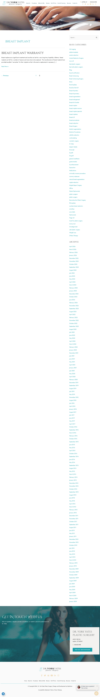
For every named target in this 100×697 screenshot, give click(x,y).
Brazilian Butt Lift (73, 88)
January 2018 (73, 409)
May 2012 (72, 501)
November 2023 (74, 306)
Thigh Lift (71, 218)
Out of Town (53, 3)
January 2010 (73, 566)
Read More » (5, 66)
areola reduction (73, 55)
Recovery (69, 3)
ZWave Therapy (73, 236)
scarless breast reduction (76, 206)
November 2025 (74, 261)
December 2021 (73, 353)
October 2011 (73, 522)
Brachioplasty (73, 85)
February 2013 (73, 477)
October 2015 (73, 439)
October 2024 (73, 297)
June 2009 (72, 587)
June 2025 (72, 276)
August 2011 (72, 527)
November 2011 (73, 519)
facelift (71, 153)
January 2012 (73, 513)
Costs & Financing (61, 3)
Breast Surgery (73, 126)
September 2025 (74, 267)
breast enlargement (74, 100)
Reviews (48, 3)
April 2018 (72, 406)
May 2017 (72, 421)
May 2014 (72, 462)
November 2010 (73, 542)
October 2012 (73, 489)
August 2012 (72, 495)
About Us (28, 3)
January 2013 (73, 480)
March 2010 (72, 560)
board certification (74, 73)
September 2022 (74, 326)
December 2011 (73, 516)
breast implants (73, 114)
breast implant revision (75, 108)
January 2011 (72, 536)
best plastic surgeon (74, 64)
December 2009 (73, 569)
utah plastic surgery (74, 230)
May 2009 (72, 590)
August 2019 (72, 388)
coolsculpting (73, 138)
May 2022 (72, 338)
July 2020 (72, 371)
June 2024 (72, 300)
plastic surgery (73, 197)
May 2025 (72, 279)
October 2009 (73, 575)
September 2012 (73, 492)
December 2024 (73, 294)
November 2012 (73, 486)
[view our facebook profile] (83, 4)
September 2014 (74, 456)
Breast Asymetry (73, 91)
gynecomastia (73, 162)
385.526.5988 (93, 2)
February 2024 (73, 303)
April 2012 (72, 504)
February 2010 (73, 563)
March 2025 (72, 285)
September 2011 (73, 525)
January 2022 (73, 350)
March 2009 (72, 595)
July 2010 (71, 548)
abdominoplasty (73, 52)
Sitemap (60, 690)
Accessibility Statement (44, 690)
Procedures (34, 3)
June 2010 (72, 551)
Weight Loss (72, 233)
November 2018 (73, 397)
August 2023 (72, 312)
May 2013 (72, 471)
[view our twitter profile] (85, 4)
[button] (82, 650)
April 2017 (72, 424)
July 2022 (72, 332)
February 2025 (73, 288)
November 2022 (74, 320)
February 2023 (73, 317)
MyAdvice (69, 686)
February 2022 (73, 347)
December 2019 (73, 383)
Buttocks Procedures (74, 132)
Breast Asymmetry (74, 94)
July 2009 (72, 584)
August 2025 (72, 270)
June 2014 (72, 459)
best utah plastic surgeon (76, 67)
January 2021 (73, 368)
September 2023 (74, 309)
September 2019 (73, 385)
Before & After (41, 3)
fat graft (71, 156)
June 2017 (72, 418)
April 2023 (72, 314)
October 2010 (73, 545)
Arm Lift (71, 61)
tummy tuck (72, 224)
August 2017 (72, 412)
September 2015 (73, 442)
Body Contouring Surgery (76, 79)
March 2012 (72, 507)
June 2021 (72, 359)
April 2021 (72, 365)
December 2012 (73, 483)
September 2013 (73, 465)
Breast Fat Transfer (74, 102)
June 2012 (72, 498)
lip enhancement (73, 165)
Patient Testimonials (74, 191)
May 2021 (72, 362)
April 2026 (72, 246)
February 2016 (73, 436)
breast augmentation (74, 97)
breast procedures (74, 120)
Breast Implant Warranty (22, 53)
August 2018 (72, 400)
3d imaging (72, 49)
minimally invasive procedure (77, 173)
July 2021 (71, 356)
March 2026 (72, 249)
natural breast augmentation (76, 179)
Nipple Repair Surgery (75, 185)
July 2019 (71, 391)
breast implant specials (75, 111)
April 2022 (72, 341)
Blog (70, 70)
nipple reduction (73, 182)
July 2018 (71, 403)
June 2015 (72, 445)
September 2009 (74, 578)
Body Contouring (74, 76)
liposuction (72, 167)
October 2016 (73, 427)
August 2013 (72, 468)
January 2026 (73, 255)
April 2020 (72, 377)
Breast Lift (72, 117)
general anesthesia (74, 159)
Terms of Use (54, 690)
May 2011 (72, 533)
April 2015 (72, 451)
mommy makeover (74, 176)
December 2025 (73, 258)
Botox (70, 82)
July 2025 (72, 273)
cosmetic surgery (74, 141)
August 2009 (73, 581)
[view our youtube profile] (90, 4)
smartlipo (71, 209)
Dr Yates (71, 144)
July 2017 (71, 415)
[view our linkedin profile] (93, 4)
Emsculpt (71, 150)
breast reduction (73, 123)
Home (25, 681)
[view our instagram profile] (96, 4)
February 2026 (73, 252)
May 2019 (72, 394)
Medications (72, 170)
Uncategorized (73, 227)
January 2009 (73, 601)
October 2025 (73, 264)
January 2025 (73, 291)
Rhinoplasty (72, 203)
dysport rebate (73, 147)
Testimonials (72, 215)
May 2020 (72, 374)
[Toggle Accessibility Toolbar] (3, 694)
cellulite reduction (74, 135)
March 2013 (72, 474)
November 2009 (74, 572)
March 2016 (72, 433)
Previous (4, 75)
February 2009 (73, 598)
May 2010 (72, 554)
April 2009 (72, 593)
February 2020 (73, 380)
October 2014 (73, 454)
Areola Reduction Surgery (76, 58)
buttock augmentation (75, 129)
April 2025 (72, 282)
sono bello (72, 212)
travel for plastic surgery (76, 221)
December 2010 (73, 539)
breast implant (73, 105)
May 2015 (72, 448)
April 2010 (72, 557)
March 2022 (72, 344)
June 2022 (72, 335)
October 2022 (73, 323)
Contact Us (75, 3)
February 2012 (73, 510)
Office (71, 188)
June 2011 (72, 530)
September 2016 (73, 430)
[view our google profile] (88, 4)
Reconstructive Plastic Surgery (77, 200)
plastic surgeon (73, 194)
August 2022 (72, 329)
